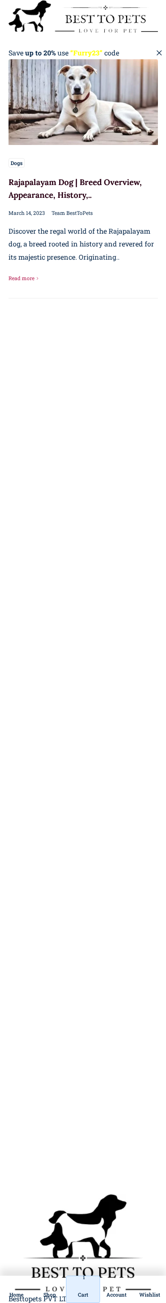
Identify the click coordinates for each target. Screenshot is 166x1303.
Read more (21, 278)
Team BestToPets (72, 212)
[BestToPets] (83, 16)
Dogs (17, 162)
